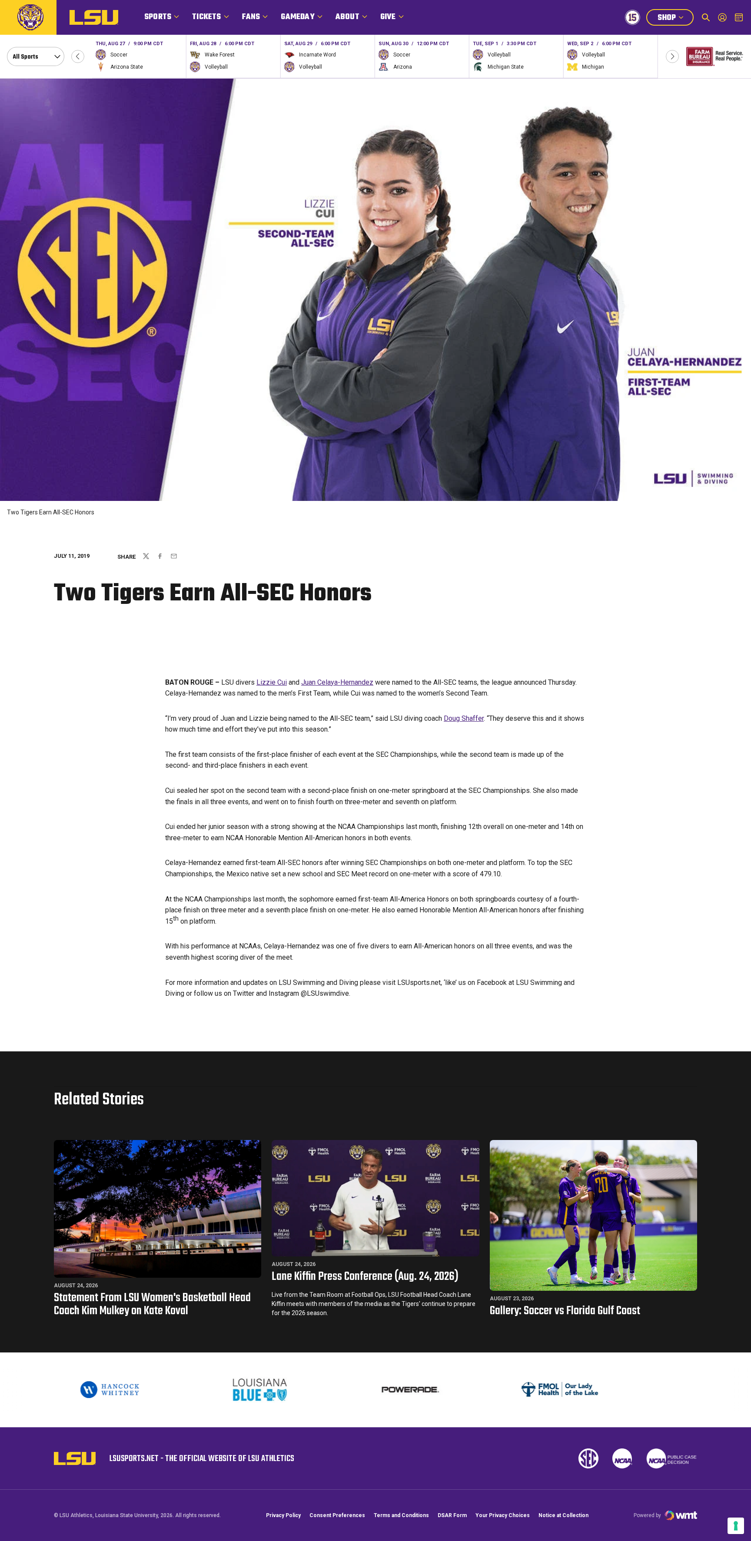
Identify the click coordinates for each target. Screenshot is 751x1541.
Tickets (206, 17)
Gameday (297, 17)
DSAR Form (452, 1515)
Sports (157, 17)
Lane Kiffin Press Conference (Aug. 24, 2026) (365, 1276)
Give (388, 17)
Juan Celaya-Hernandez (337, 682)
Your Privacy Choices (502, 1515)
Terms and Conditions (401, 1515)
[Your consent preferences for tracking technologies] (736, 1526)
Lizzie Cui (271, 682)
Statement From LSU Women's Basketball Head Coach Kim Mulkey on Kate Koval (152, 1304)
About (347, 17)
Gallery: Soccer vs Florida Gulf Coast (565, 1311)
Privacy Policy (283, 1515)
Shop (675, 19)
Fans (251, 17)
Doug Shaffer (464, 718)
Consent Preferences (337, 1515)
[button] (77, 56)
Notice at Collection (563, 1515)
